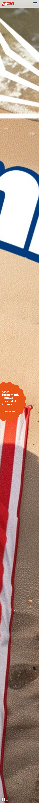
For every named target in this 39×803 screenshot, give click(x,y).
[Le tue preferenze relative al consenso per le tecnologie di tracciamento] (3, 799)
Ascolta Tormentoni (9, 411)
